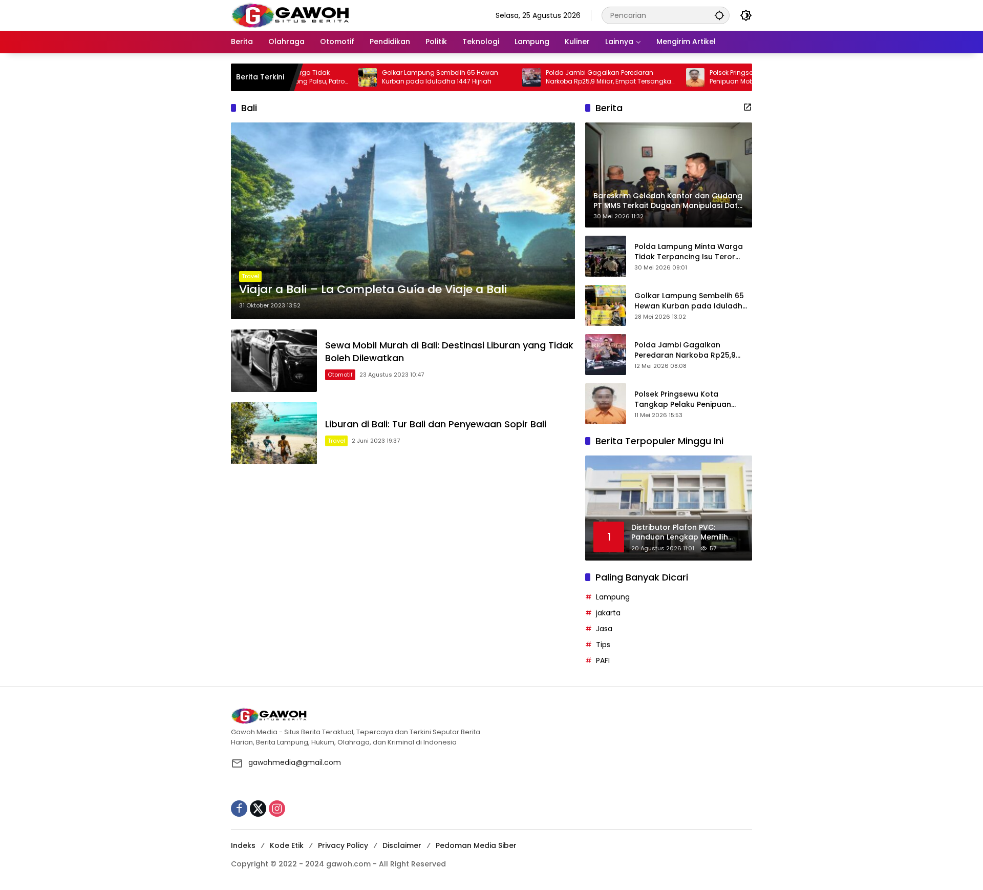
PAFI (603, 660)
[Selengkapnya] (747, 107)
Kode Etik (287, 845)
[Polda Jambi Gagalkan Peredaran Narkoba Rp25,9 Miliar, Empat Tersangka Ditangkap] (499, 77)
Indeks (243, 845)
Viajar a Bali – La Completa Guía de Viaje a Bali (373, 289)
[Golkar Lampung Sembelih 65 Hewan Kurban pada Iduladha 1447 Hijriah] (336, 77)
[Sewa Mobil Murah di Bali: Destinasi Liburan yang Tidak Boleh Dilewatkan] (274, 360)
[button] (719, 15)
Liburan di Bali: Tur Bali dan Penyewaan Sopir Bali (435, 424)
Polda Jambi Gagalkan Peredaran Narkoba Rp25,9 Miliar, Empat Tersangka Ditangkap (576, 77)
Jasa (604, 629)
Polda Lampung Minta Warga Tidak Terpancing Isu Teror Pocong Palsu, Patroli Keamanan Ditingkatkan (688, 252)
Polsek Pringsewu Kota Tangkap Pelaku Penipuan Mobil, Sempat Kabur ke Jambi (740, 77)
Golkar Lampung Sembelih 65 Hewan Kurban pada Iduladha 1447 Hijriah (408, 77)
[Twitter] (258, 808)
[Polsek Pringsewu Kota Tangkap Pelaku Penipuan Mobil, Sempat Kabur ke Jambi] (663, 77)
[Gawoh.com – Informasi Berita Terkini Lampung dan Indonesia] (290, 15)
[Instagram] (277, 808)
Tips (603, 644)
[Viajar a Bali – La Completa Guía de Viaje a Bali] (403, 220)
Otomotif (340, 374)
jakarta (608, 613)
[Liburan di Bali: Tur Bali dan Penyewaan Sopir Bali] (274, 433)
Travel (250, 276)
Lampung (613, 597)
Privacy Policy (343, 845)
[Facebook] (239, 808)
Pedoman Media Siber (476, 845)
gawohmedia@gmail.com (294, 762)
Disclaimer (401, 845)
